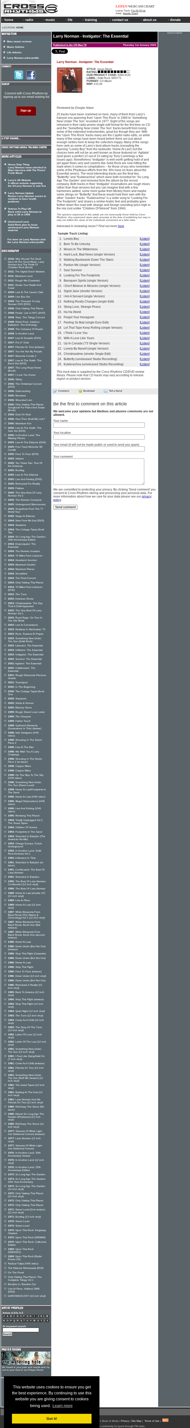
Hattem (16, 458)
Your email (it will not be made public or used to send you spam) (96, 444)
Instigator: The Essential (25, 654)
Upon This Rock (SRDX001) (21, 1250)
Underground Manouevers (27, 504)
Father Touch (19, 721)
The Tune (17, 594)
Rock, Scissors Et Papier (26, 633)
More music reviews (19, 41)
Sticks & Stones (21, 703)
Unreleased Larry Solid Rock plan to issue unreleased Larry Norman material (23, 226)
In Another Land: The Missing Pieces (24, 436)
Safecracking (19, 391)
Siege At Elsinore (21, 516)
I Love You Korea (22, 374)
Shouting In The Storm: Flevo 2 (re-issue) (25, 760)
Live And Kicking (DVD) (25, 479)
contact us (120, 20)
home (8, 20)
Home (20, 27)
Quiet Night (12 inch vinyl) (26, 1011)
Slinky (15, 379)
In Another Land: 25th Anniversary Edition (24, 1169)
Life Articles (14, 52)
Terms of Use (151, 1421)
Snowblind (17, 573)
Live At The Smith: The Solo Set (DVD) (25, 429)
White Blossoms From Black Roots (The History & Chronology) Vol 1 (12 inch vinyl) (26, 915)
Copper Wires (19, 766)
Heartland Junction (22, 560)
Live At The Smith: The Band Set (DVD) (25, 362)
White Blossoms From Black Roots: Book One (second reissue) (26, 935)
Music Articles (15, 47)
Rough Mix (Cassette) (24, 280)
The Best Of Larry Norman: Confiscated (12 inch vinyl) (27, 883)
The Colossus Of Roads (25, 329)
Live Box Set (19, 296)
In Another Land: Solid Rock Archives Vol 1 (24, 852)
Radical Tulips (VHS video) (23, 1263)
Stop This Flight (20, 967)
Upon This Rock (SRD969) (27, 1237)
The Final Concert (22, 578)
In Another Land (21, 333)
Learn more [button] (62, 1406)
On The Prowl (16, 1272)
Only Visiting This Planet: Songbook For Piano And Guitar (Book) (26, 407)
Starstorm (17, 698)
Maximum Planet (21, 569)
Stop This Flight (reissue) (26, 999)
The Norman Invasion (24, 551)
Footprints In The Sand (25, 831)
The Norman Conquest (25, 499)
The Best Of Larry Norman (27, 888)
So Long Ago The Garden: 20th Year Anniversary (27, 1180)
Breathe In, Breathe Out (22, 1284)
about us (149, 20)
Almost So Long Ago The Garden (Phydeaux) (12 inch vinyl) (26, 1117)
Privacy (125, 1421)
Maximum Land (20, 276)
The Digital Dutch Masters (26, 271)
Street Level (18, 1221)
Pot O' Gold (18, 342)
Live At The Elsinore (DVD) (27, 442)
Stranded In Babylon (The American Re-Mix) (26, 838)
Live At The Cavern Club (25, 292)
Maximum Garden (22, 564)
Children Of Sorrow (22, 827)
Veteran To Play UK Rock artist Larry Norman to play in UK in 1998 (25, 211)
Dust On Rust (19, 414)
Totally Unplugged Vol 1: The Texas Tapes (25, 821)
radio (29, 20)
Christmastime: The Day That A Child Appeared (25, 605)
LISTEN (121, 6)
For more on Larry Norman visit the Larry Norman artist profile (26, 241)
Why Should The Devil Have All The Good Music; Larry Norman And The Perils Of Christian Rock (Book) (26, 263)
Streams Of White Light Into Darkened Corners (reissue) (26, 1132)
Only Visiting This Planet (25, 308)
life (70, 20)
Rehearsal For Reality (24, 483)
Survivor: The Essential (25, 659)
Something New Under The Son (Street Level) (24, 784)
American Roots (20, 598)
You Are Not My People (25, 351)
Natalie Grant (130, 13)
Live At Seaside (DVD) (24, 338)
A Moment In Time (22, 858)
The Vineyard (19, 716)
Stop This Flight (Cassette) (27, 953)
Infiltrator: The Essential (25, 650)
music (50, 20)
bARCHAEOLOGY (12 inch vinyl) (27, 1296)
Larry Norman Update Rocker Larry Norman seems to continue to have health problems (27, 197)
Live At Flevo (19, 900)
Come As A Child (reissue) (26, 1063)
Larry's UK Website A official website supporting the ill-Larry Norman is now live (27, 183)
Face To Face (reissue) (25, 971)
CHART (149, 6)
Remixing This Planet (24, 815)
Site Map (136, 1421)
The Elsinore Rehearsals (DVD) (26, 1268)
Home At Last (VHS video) (26, 796)
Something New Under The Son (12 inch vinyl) (24, 1050)
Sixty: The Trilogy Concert (26, 317)
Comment (63, 390)
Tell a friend (115, 390)
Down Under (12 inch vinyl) (27, 976)
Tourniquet (18, 682)
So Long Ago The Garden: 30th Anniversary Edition (27, 538)
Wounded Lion (20, 400)
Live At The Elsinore (23, 474)
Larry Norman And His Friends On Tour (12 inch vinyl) (25, 1101)
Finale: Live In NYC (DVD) (26, 312)
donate (175, 20)
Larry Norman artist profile (23, 58)
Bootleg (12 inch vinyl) (24, 1216)
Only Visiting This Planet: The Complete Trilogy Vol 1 (25, 1278)
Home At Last (19, 941)
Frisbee (16, 488)
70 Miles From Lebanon (25, 555)
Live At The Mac (21, 747)
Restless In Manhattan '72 (27, 629)
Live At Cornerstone (23, 624)
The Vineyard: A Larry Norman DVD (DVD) (24, 303)
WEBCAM (135, 6)
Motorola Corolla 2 (22, 356)
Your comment (63, 456)
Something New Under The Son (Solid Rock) (24, 640)
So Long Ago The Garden (26, 1174)
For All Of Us (138, 10)
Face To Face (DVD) (23, 454)
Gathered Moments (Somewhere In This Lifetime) (24, 727)
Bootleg (16, 470)
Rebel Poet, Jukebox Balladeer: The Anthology (24, 323)
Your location (62, 433)
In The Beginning (21, 686)
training (91, 20)
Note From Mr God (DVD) (26, 520)
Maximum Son (20, 423)
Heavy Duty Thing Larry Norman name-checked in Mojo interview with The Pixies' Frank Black (27, 168)
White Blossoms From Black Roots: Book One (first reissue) (24, 925)
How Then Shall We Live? (26, 419)
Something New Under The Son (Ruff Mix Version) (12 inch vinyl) (25, 1078)
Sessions (17, 525)
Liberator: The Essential (25, 645)
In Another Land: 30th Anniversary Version (24, 1154)
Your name (60, 421)
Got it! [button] (52, 1419)
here (121, 226)
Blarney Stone (20, 707)
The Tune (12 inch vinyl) (25, 1015)
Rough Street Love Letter (26, 712)
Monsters (17, 395)
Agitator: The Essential (24, 663)
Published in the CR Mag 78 (70, 45)
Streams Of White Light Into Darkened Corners (25, 1147)
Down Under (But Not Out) (27, 958)
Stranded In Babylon (23, 876)
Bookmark (89, 390)
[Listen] (144, 239)
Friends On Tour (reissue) (26, 347)
